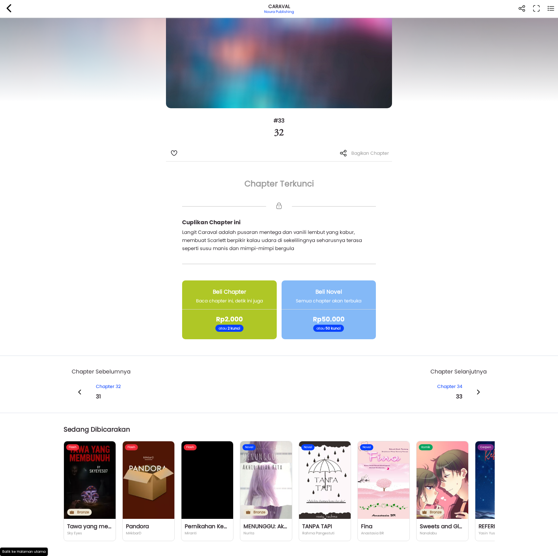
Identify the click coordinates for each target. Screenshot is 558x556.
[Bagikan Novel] (521, 9)
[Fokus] (536, 9)
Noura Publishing (279, 11)
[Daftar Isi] (550, 9)
